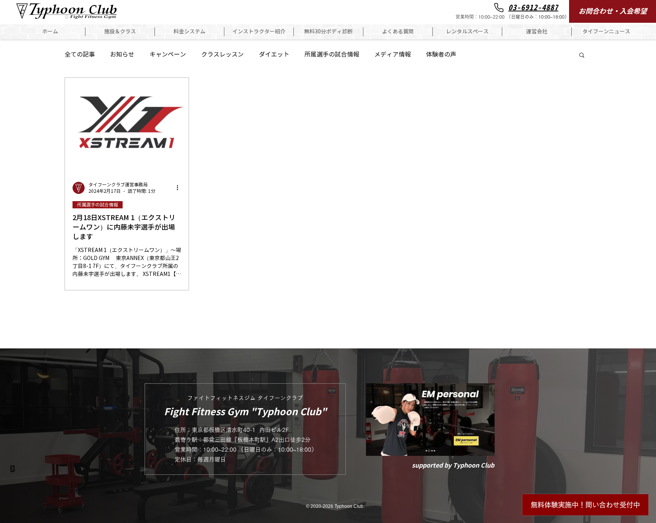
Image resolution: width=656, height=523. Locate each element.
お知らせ (122, 54)
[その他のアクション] (179, 187)
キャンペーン (168, 54)
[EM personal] (430, 419)
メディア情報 (392, 54)
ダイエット (274, 54)
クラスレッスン (222, 54)
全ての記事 (80, 54)
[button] (120, 31)
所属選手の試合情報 (331, 54)
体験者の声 (441, 54)
